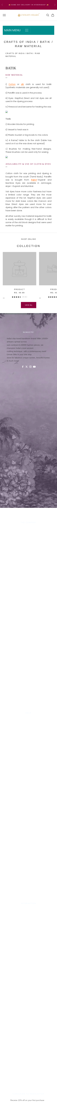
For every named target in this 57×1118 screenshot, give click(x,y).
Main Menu (12, 30)
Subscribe (28, 1113)
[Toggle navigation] (27, 30)
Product (19, 289)
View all (28, 305)
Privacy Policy (28, 722)
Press (28, 909)
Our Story (28, 528)
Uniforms (28, 538)
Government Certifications (28, 916)
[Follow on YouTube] (34, 366)
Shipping (28, 725)
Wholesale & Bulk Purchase (28, 535)
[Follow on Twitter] (26, 366)
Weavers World (28, 545)
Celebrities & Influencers (28, 913)
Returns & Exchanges (28, 729)
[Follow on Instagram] (30, 366)
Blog (28, 735)
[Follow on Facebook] (22, 366)
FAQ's (28, 732)
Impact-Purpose (28, 532)
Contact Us (28, 719)
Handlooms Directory (28, 542)
